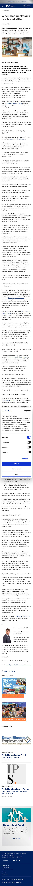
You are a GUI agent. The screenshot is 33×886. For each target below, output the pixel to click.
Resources (6, 10)
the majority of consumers (16, 298)
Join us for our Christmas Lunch (14, 719)
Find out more (16, 838)
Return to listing (9, 671)
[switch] (29, 442)
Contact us (5, 874)
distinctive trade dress (8, 400)
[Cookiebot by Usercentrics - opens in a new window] (24, 410)
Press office (5, 865)
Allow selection (16, 469)
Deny (16, 474)
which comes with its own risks (17, 357)
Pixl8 (19, 882)
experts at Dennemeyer (23, 616)
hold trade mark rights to (14, 103)
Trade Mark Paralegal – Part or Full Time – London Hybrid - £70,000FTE (15, 791)
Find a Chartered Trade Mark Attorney (17, 1)
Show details (24, 458)
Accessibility (5, 868)
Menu (28, 5)
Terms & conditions (8, 870)
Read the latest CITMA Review (13, 696)
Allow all (16, 463)
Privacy (4, 872)
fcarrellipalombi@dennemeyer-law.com (18, 665)
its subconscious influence (17, 139)
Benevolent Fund (13, 825)
